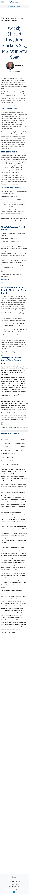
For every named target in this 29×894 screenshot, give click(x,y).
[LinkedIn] (14, 892)
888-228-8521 (17, 880)
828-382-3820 (16, 881)
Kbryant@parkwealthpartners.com (14, 889)
